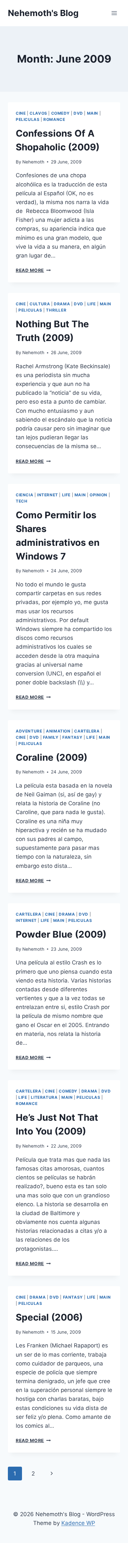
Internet (47, 494)
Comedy (60, 113)
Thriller (56, 310)
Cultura (40, 303)
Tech (21, 501)
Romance (54, 119)
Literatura (44, 1097)
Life (91, 303)
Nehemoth (33, 161)
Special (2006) (49, 1317)
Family (51, 737)
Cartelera (86, 731)
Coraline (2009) (51, 757)
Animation (58, 731)
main (92, 113)
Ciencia (24, 494)
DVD (78, 113)
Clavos (38, 113)
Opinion (98, 494)
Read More (33, 270)
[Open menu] (114, 13)
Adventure (29, 731)
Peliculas (27, 119)
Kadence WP (78, 1523)
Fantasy (72, 737)
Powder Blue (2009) (61, 934)
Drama (62, 303)
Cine (21, 113)
